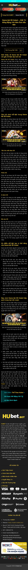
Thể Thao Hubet (17, 392)
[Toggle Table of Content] (20, 50)
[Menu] (2, 5)
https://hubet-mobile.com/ (15, 522)
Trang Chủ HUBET (8, 15)
